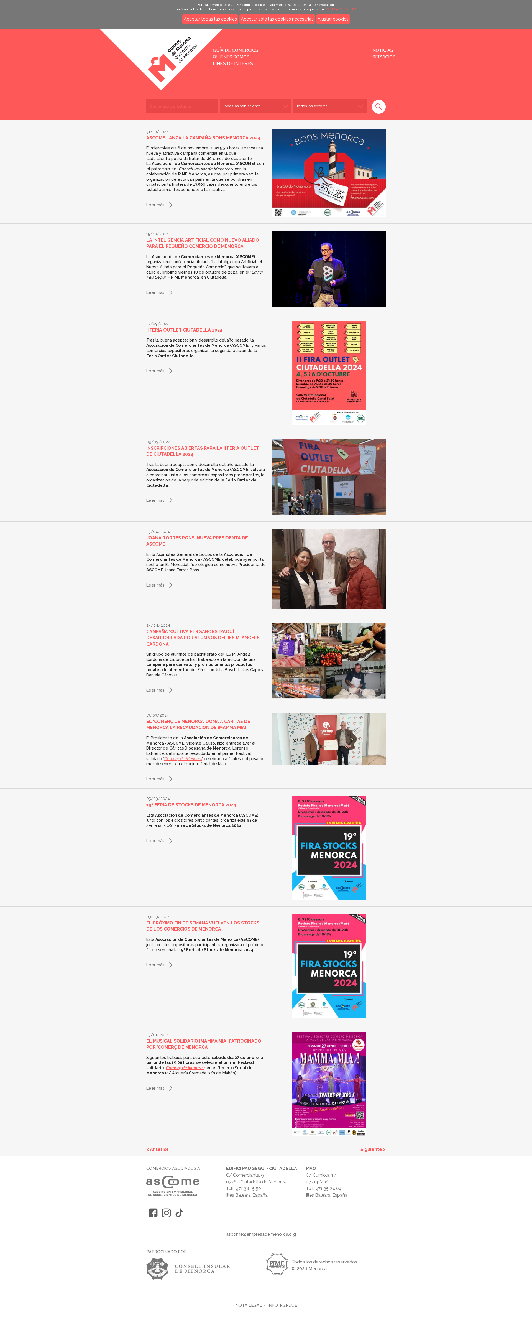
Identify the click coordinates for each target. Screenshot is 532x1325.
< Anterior (157, 1149)
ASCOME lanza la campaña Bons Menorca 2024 (203, 138)
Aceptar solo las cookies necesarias (277, 19)
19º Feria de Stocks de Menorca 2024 (191, 804)
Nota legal (248, 1305)
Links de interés (233, 63)
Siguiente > (373, 1149)
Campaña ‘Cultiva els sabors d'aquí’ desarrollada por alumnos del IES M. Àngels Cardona (203, 638)
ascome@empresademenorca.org (261, 1234)
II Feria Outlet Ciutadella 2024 (184, 330)
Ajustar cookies (333, 19)
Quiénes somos (231, 57)
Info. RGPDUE (282, 1305)
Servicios (383, 57)
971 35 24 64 (328, 1188)
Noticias (382, 50)
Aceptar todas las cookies (210, 19)
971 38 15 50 (248, 1188)
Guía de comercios (235, 50)
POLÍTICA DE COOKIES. (341, 9)
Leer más (155, 204)
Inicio (123, 56)
